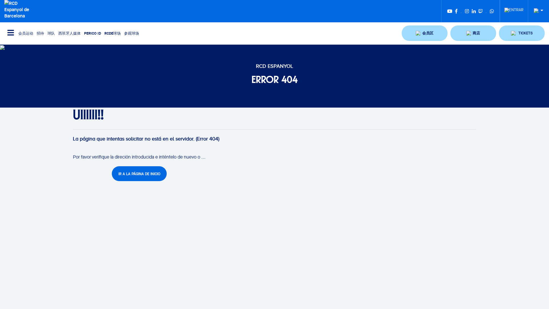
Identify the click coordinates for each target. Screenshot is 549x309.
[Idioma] (536, 10)
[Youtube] (449, 11)
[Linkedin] (474, 11)
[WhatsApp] (492, 11)
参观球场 (131, 33)
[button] (424, 33)
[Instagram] (467, 11)
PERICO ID (92, 33)
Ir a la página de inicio (139, 173)
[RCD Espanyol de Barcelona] (19, 9)
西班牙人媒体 (69, 33)
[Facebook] (456, 11)
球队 (51, 33)
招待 (40, 33)
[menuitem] (514, 8)
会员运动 (25, 33)
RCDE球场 (112, 33)
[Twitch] (481, 11)
